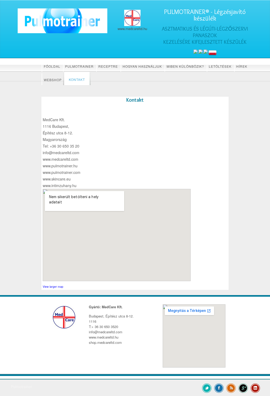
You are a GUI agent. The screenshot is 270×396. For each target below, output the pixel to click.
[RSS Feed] (231, 387)
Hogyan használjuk (142, 66)
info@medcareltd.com (105, 331)
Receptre (108, 66)
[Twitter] (207, 387)
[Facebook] (219, 387)
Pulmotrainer (79, 66)
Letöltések (220, 66)
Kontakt (77, 79)
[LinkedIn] (255, 387)
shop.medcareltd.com (105, 342)
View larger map (53, 287)
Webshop (53, 79)
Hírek (241, 66)
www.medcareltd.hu (103, 337)
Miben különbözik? (185, 66)
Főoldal (52, 66)
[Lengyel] (212, 52)
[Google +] (243, 387)
